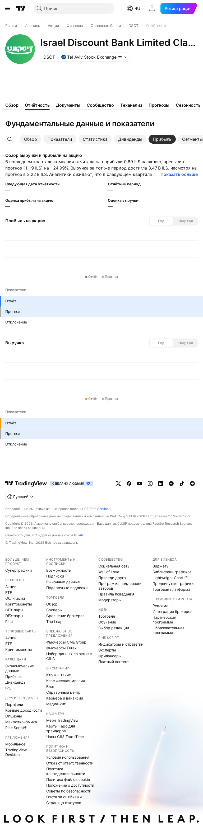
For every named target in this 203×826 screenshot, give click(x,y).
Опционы (13, 716)
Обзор (52, 604)
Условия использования (67, 757)
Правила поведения (116, 594)
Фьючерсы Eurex (61, 648)
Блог (50, 686)
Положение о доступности (70, 785)
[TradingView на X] (118, 483)
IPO (8, 688)
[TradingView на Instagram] (150, 483)
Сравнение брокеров (65, 615)
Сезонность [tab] (188, 105)
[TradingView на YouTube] (139, 483)
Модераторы (110, 600)
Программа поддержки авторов (119, 585)
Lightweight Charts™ (170, 577)
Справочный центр (63, 692)
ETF (8, 592)
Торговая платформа (171, 589)
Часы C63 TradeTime (65, 736)
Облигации (15, 598)
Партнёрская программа (164, 619)
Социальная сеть (114, 566)
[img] (120, 57)
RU (137, 8)
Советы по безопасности (68, 791)
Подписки (55, 576)
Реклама (160, 605)
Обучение (107, 622)
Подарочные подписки (66, 587)
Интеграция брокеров (172, 611)
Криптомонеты (18, 604)
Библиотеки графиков (172, 572)
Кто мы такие (58, 675)
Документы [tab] (68, 105)
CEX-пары (14, 610)
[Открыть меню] (7, 8)
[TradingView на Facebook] (129, 483)
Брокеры (54, 610)
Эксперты (107, 650)
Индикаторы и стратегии (120, 644)
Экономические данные (19, 668)
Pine (9, 621)
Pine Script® (15, 727)
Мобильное (15, 744)
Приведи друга (112, 577)
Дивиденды (15, 682)
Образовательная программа (168, 630)
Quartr (78, 535)
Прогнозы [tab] (159, 105)
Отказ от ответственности (69, 763)
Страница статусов (63, 802)
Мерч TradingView (62, 720)
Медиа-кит (56, 704)
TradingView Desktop (16, 752)
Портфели (14, 704)
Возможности (58, 570)
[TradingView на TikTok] (182, 483)
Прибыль (13, 676)
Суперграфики (18, 570)
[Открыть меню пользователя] (152, 8)
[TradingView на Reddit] (192, 483)
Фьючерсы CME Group (66, 642)
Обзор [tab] (12, 105)
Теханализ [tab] (131, 105)
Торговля (106, 616)
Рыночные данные (63, 582)
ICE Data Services (97, 509)
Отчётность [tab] (37, 105)
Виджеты (161, 566)
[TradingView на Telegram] (171, 483)
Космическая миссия (65, 680)
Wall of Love (108, 572)
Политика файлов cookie (68, 779)
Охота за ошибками (64, 797)
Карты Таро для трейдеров (60, 728)
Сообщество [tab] (100, 105)
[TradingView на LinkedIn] (160, 483)
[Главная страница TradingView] (21, 8)
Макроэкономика (21, 722)
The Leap (54, 621)
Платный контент (113, 661)
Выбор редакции (113, 628)
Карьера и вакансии (64, 698)
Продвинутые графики (173, 583)
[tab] (30, 139)
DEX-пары (14, 615)
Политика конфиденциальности (65, 771)
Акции (10, 586)
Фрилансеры (110, 656)
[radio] (161, 221)
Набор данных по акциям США (69, 656)
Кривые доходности (23, 710)
